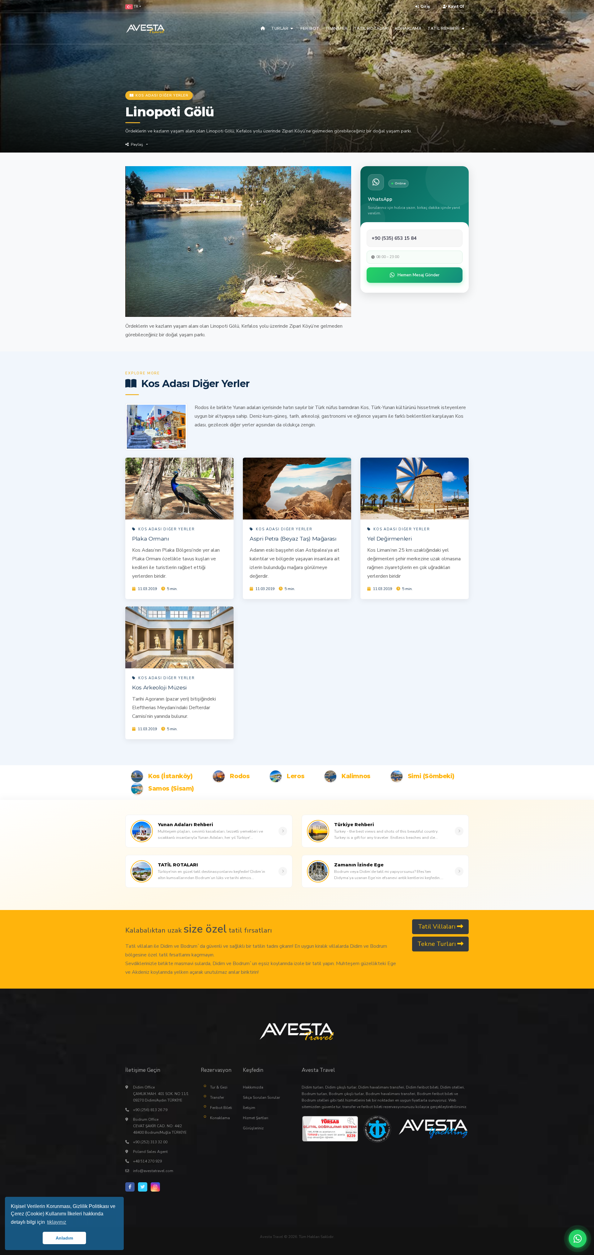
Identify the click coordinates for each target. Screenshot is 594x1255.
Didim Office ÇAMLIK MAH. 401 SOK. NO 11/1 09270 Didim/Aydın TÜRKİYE (161, 1094)
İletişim (249, 1107)
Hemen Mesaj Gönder (419, 275)
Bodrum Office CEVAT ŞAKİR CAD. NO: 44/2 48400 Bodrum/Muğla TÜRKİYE (160, 1126)
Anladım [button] (64, 1238)
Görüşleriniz (253, 1128)
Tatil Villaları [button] (437, 926)
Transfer (217, 1097)
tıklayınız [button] (56, 1222)
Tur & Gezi (218, 1087)
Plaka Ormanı (150, 538)
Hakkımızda (253, 1087)
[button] (133, 6)
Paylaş (137, 144)
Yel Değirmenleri (389, 538)
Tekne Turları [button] (437, 944)
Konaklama (220, 1117)
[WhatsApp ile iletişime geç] (578, 1239)
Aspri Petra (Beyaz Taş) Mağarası (293, 538)
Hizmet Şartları (255, 1117)
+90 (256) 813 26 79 (150, 1109)
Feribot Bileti (221, 1107)
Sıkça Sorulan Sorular (261, 1097)
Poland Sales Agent (150, 1151)
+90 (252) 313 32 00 (150, 1142)
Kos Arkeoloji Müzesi (159, 687)
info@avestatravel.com (153, 1170)
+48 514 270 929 (147, 1161)
